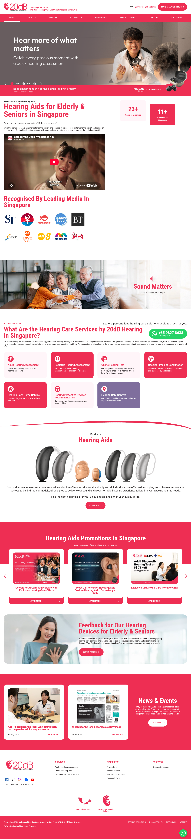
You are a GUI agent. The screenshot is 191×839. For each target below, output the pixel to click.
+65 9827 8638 (171, 334)
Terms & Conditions (137, 822)
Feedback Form (113, 778)
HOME (12, 18)
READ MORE (53, 734)
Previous (5, 576)
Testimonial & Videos (116, 774)
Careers (154, 18)
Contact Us (176, 18)
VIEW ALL (157, 723)
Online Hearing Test (63, 771)
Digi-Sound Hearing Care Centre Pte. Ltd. (36, 822)
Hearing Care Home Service (67, 774)
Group (141, 7)
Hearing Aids (76, 18)
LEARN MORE (95, 505)
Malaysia (152, 7)
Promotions (101, 18)
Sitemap (183, 822)
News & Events (113, 771)
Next (186, 576)
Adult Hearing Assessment (66, 767)
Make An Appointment (171, 7)
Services (53, 18)
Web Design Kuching (14, 826)
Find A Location (13, 784)
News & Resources (128, 18)
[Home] (15, 7)
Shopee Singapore (161, 767)
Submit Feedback (91, 652)
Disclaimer (171, 822)
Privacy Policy (156, 822)
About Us (32, 18)
